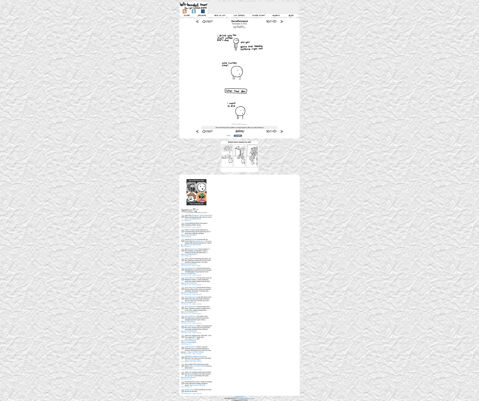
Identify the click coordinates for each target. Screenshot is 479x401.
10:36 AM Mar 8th (186, 227)
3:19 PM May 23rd (186, 393)
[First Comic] (197, 21)
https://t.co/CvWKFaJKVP (192, 245)
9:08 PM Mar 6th (185, 246)
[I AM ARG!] (191, 187)
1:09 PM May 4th (186, 220)
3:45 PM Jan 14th (186, 353)
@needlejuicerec (199, 241)
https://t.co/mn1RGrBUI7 (189, 235)
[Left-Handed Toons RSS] (184, 11)
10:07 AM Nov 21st (186, 361)
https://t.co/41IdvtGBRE (188, 342)
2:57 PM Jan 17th (186, 294)
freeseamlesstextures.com (245, 398)
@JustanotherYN (190, 347)
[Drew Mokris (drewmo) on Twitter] (183, 217)
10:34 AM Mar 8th (186, 236)
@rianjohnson (193, 249)
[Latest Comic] (281, 21)
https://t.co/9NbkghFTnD (189, 312)
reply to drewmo (196, 227)
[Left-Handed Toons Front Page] (193, 5)
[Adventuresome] (201, 197)
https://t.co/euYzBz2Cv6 (189, 283)
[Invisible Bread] (201, 187)
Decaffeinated (239, 21)
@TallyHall (191, 376)
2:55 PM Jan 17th (186, 313)
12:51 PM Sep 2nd (186, 387)
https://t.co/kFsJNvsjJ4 (188, 377)
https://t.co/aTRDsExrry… (189, 341)
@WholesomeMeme (200, 356)
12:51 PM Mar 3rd (186, 256)
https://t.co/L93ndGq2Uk (189, 331)
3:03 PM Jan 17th (186, 275)
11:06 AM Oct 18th (186, 369)
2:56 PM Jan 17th (186, 304)
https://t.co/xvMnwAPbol (197, 366)
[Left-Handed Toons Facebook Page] (203, 11)
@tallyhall (193, 239)
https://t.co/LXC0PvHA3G (189, 293)
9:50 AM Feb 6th (185, 265)
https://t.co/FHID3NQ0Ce (189, 254)
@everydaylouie (205, 215)
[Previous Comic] (207, 21)
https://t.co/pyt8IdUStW (188, 302)
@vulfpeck (194, 215)
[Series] (239, 15)
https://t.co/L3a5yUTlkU (188, 264)
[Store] (186, 15)
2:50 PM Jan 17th (186, 323)
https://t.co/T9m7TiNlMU (196, 352)
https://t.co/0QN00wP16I (193, 219)
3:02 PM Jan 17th (186, 284)
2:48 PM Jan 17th (186, 332)
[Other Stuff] (258, 15)
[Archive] (201, 15)
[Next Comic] (271, 21)
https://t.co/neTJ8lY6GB (197, 385)
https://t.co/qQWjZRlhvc (188, 273)
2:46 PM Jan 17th (186, 344)
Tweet (229, 135)
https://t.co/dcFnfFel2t (188, 321)
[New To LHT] (219, 15)
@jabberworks (190, 390)
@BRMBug (188, 356)
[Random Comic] (240, 131)
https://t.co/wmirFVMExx (193, 360)
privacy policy (239, 397)
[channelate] (191, 197)
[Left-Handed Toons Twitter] (194, 11)
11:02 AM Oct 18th (186, 379)
